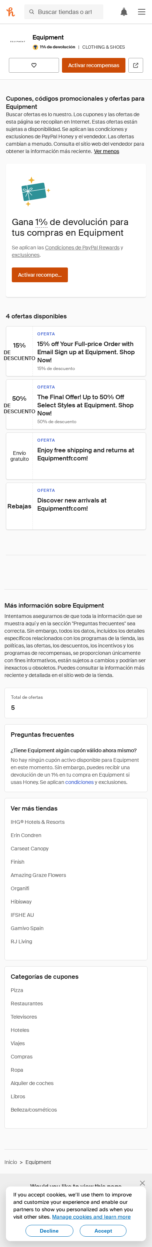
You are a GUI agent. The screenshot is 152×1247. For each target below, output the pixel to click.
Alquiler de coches (32, 1083)
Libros (18, 1096)
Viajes (18, 1043)
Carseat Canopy (30, 848)
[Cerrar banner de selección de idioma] (142, 1183)
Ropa (17, 1070)
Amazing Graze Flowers (38, 875)
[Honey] (10, 12)
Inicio (10, 1162)
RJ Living (21, 941)
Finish (17, 862)
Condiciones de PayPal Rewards (82, 247)
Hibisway (21, 901)
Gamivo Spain (27, 928)
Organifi (20, 888)
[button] (141, 12)
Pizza (17, 990)
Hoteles (20, 1030)
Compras (21, 1056)
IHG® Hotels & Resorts (38, 822)
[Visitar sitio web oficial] (135, 65)
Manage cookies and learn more (91, 1216)
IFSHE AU (22, 915)
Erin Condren (26, 835)
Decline (49, 1231)
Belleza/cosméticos (34, 1109)
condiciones (79, 782)
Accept (103, 1231)
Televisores (24, 1016)
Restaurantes (27, 1003)
